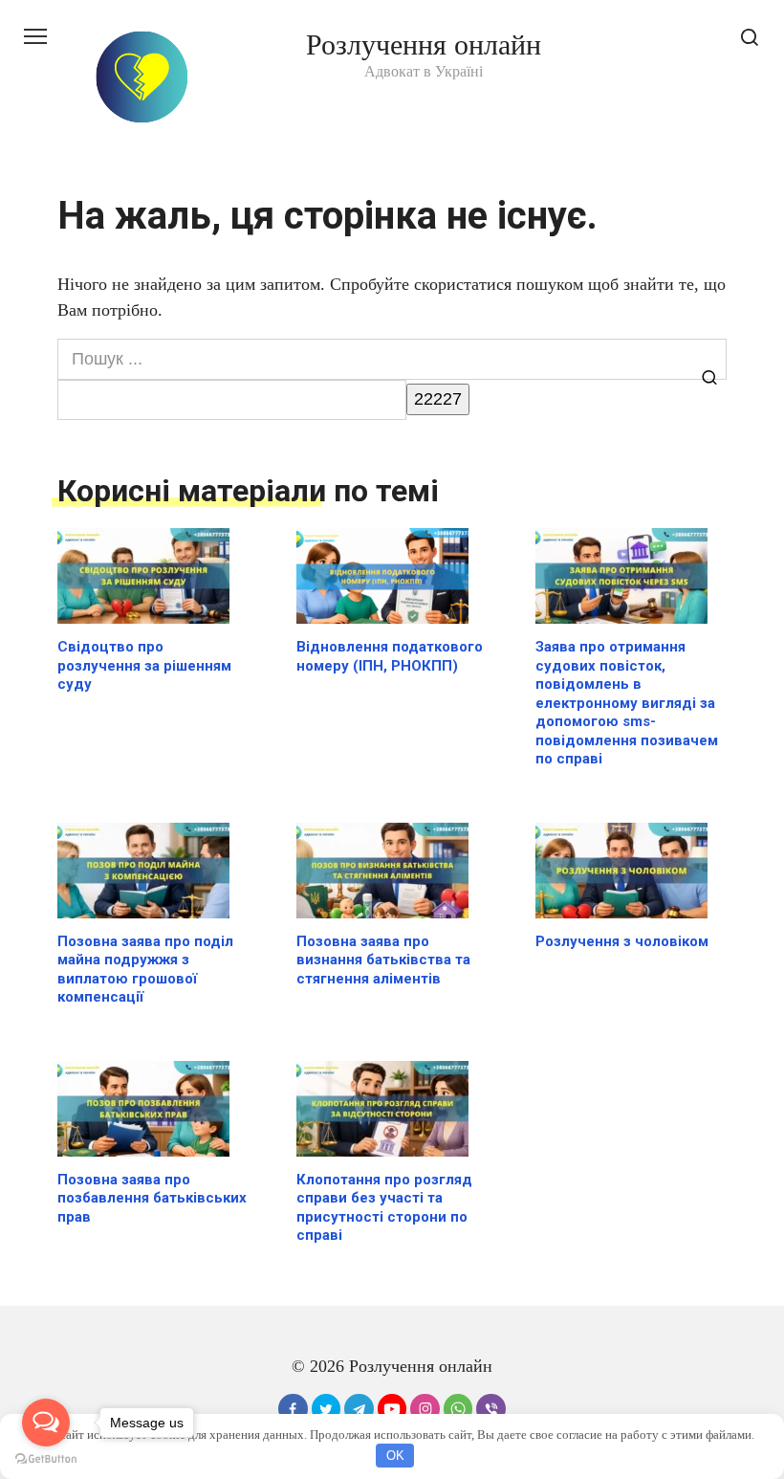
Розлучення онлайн (423, 44)
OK (395, 1455)
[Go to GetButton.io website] (45, 1459)
